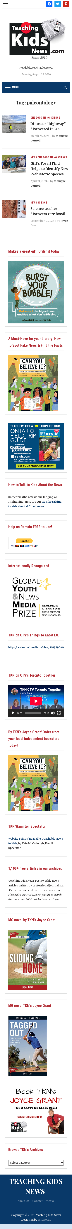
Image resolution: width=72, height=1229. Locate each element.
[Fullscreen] (59, 713)
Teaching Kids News (36, 1186)
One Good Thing (40, 117)
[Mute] (53, 713)
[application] (36, 701)
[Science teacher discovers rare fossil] (14, 209)
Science (55, 117)
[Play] (13, 713)
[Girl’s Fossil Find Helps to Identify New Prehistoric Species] (14, 164)
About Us (23, 1201)
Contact (37, 1201)
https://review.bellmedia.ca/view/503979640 (36, 647)
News (33, 157)
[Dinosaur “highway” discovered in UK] (14, 124)
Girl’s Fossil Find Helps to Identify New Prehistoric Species (49, 168)
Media (50, 1201)
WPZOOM (44, 1219)
